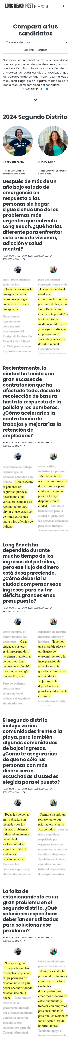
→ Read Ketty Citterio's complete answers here (14, 172)
